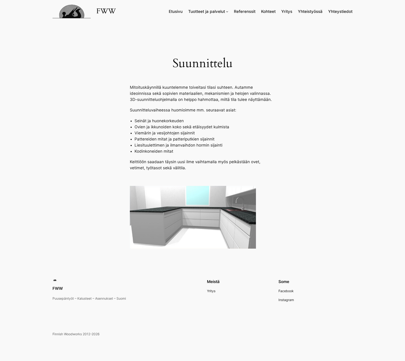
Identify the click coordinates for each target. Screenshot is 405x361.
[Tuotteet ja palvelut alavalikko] (227, 11)
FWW (106, 11)
